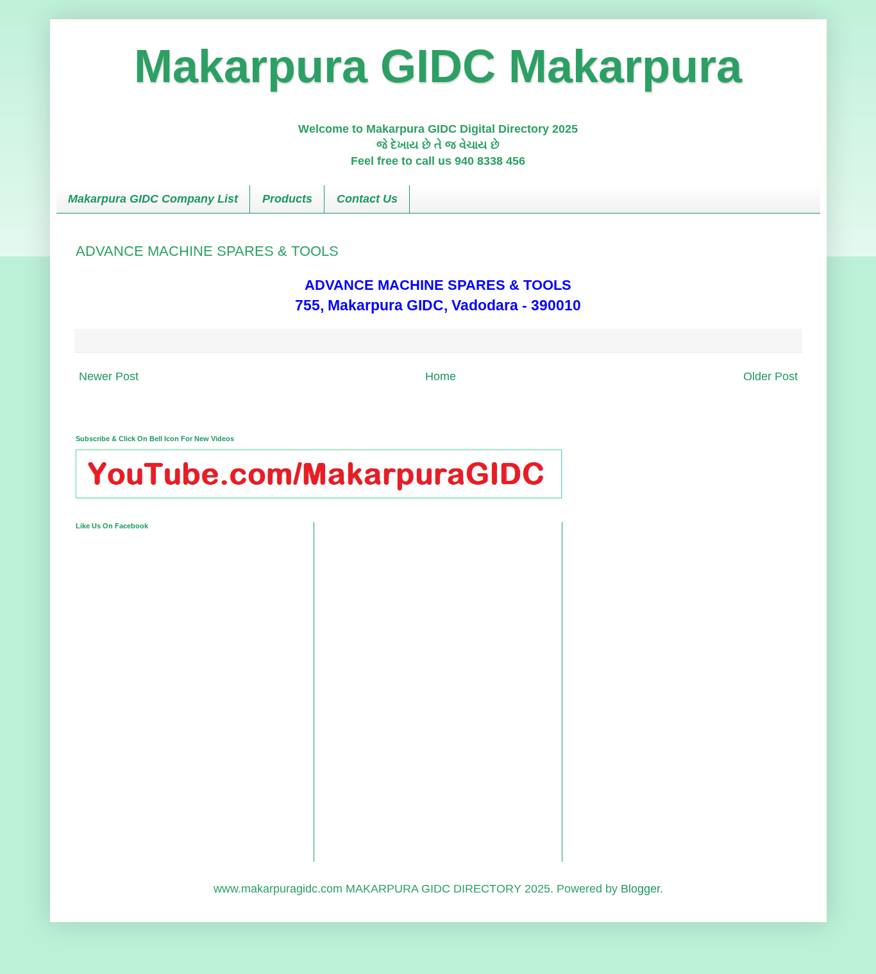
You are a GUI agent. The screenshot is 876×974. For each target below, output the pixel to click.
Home (440, 376)
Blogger (640, 888)
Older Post (770, 376)
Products (287, 198)
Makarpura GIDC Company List (153, 198)
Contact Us (367, 198)
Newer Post (109, 376)
